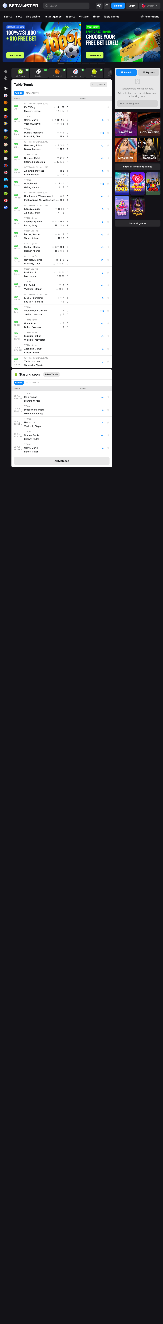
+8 (101, 120)
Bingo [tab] (96, 16)
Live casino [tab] (33, 16)
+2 (101, 145)
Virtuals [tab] (84, 16)
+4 (101, 349)
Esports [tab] (70, 16)
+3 (101, 158)
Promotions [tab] (152, 16)
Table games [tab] (111, 16)
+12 (102, 183)
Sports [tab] (8, 16)
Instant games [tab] (53, 16)
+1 (102, 260)
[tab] (126, 72)
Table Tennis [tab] (51, 374)
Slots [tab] (19, 16)
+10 (102, 133)
